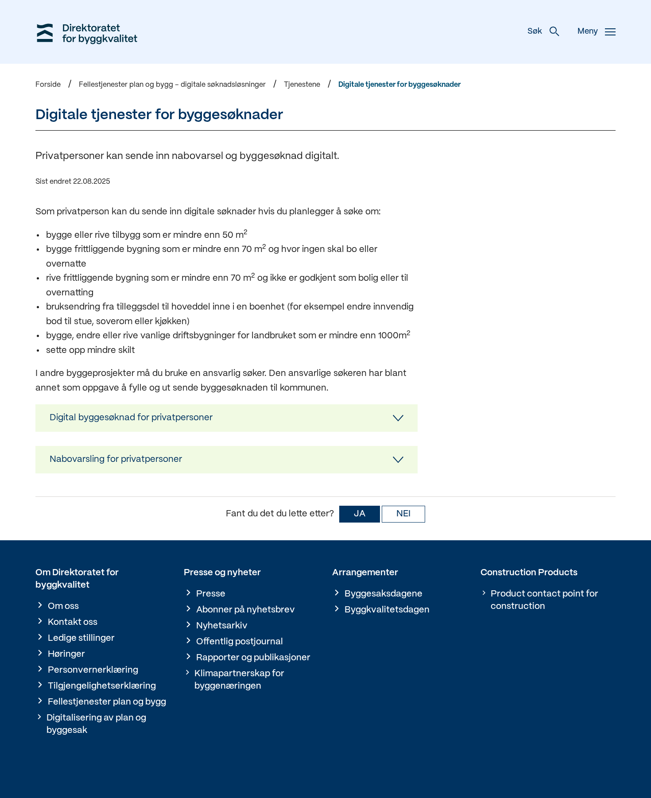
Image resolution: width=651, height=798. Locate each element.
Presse (210, 594)
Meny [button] (587, 31)
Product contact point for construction (544, 600)
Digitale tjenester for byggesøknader (399, 84)
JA (359, 514)
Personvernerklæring (93, 670)
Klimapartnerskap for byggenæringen (239, 680)
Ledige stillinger (81, 638)
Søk (534, 31)
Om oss (63, 606)
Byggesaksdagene (383, 594)
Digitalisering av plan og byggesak (96, 724)
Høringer (66, 654)
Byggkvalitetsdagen (387, 610)
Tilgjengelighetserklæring (102, 686)
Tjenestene (302, 84)
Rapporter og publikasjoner (253, 658)
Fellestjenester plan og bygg (107, 702)
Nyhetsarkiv (222, 626)
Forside (48, 84)
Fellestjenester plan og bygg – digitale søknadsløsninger (172, 84)
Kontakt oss (72, 622)
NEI (403, 514)
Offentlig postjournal (239, 642)
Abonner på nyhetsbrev (245, 610)
